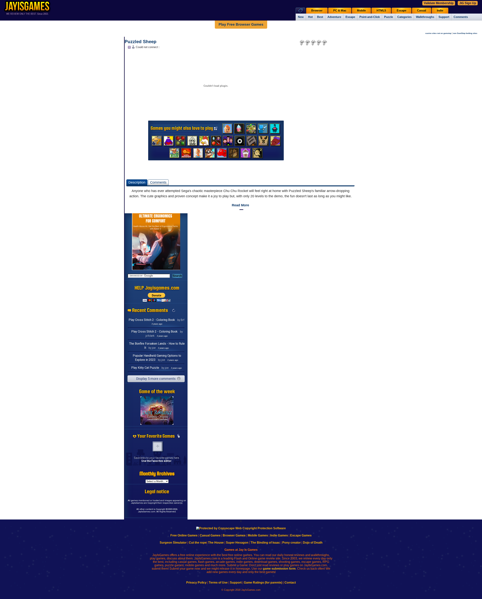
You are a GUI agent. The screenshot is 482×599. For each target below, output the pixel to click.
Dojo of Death (313, 542)
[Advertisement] (329, 106)
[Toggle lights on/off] (128, 48)
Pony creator (291, 542)
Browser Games (234, 535)
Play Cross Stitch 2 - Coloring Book (152, 320)
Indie (440, 10)
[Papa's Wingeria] (186, 154)
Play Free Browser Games (241, 24)
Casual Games (210, 535)
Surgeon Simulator (173, 542)
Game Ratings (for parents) (263, 582)
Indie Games (279, 535)
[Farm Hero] (204, 142)
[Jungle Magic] (180, 142)
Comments (461, 16)
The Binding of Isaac (265, 542)
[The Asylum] (168, 142)
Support (444, 16)
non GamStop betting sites (465, 33)
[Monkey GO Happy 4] (157, 142)
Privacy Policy (196, 582)
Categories (404, 16)
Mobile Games (258, 535)
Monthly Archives (157, 473)
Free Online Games (184, 535)
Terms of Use (218, 582)
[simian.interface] (275, 129)
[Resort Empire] (239, 129)
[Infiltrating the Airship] (222, 154)
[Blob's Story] (240, 142)
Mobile (361, 10)
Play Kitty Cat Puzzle (145, 367)
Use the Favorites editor (156, 460)
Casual (421, 10)
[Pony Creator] (275, 142)
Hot (310, 16)
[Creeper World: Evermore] (251, 129)
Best (320, 16)
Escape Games (301, 535)
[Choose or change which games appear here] (178, 436)
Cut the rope (198, 542)
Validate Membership (439, 3)
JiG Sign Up (467, 3)
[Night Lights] (263, 129)
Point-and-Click (369, 16)
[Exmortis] (234, 154)
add (157, 446)
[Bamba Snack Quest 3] (227, 129)
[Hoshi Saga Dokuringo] (263, 142)
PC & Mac (339, 10)
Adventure (334, 16)
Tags (300, 10)
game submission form (279, 568)
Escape (350, 16)
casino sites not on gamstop (438, 33)
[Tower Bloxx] (174, 154)
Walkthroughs (425, 16)
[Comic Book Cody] (210, 154)
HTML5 (381, 10)
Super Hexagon (237, 542)
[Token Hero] (216, 142)
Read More (240, 205)
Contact (290, 582)
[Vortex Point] (228, 142)
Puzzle (388, 16)
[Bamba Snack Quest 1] (198, 154)
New (301, 16)
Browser (317, 10)
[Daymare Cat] (192, 142)
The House (216, 542)
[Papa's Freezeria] (245, 154)
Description (136, 182)
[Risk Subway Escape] (251, 142)
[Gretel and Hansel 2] (257, 154)
